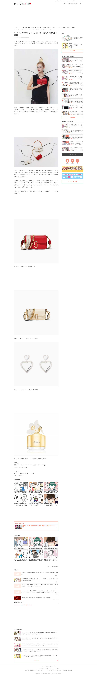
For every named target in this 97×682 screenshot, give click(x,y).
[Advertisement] (48, 16)
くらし (59, 0)
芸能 (54, 27)
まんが (70, 0)
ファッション (59, 27)
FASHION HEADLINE (25, 37)
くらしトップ (18, 27)
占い (72, 0)
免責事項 (65, 670)
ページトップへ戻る (72, 181)
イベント (49, 27)
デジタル (73, 27)
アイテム (39, 27)
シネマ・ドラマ (66, 27)
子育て (56, 0)
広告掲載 (70, 670)
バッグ (23, 604)
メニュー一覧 (80, 0)
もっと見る (36, 660)
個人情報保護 (49, 670)
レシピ (62, 0)
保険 (29, 27)
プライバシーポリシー (40, 670)
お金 (26, 27)
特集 (63, 33)
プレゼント (76, 0)
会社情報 (27, 670)
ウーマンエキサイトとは (42, 668)
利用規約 (32, 670)
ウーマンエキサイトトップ (69, 3)
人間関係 (44, 27)
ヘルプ (58, 668)
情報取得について (58, 670)
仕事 (23, 27)
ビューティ (66, 0)
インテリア (33, 27)
